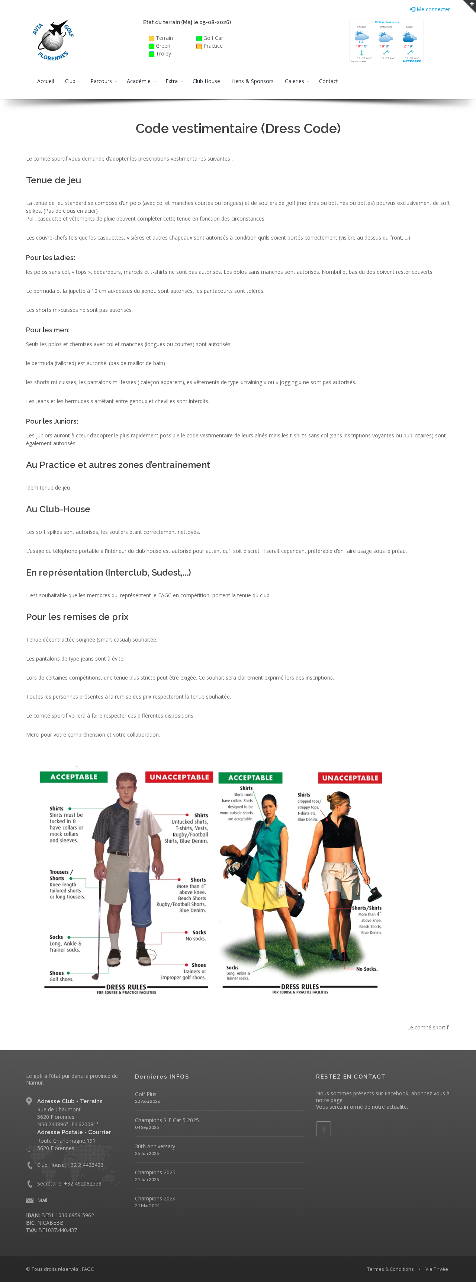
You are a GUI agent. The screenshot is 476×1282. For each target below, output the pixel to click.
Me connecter (432, 9)
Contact (328, 81)
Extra (171, 81)
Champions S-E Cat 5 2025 (167, 1120)
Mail (42, 1200)
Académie (139, 81)
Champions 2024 (155, 1198)
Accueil (45, 81)
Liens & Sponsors (252, 81)
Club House (206, 81)
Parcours (101, 81)
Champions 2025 (155, 1172)
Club (70, 81)
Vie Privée (436, 1269)
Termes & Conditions (390, 1269)
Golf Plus (146, 1094)
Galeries (294, 81)
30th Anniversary (155, 1146)
